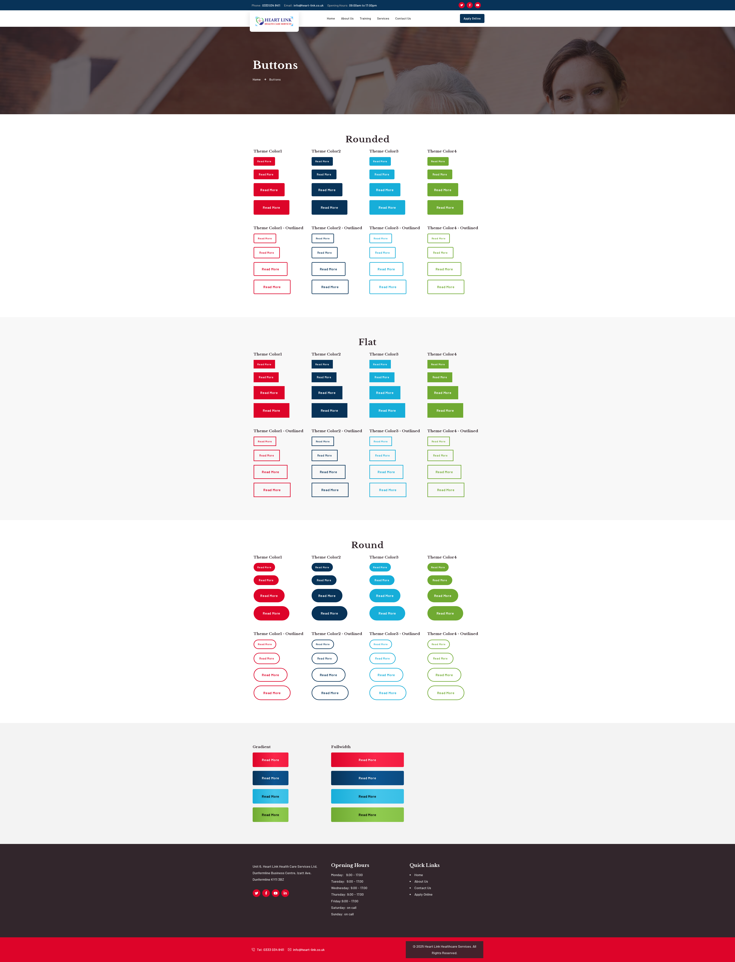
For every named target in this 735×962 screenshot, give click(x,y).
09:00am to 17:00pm (352, 5)
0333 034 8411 (266, 5)
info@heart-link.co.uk (303, 5)
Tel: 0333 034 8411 (270, 949)
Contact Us (422, 888)
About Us (421, 881)
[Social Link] (462, 5)
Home (418, 875)
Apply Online (423, 894)
